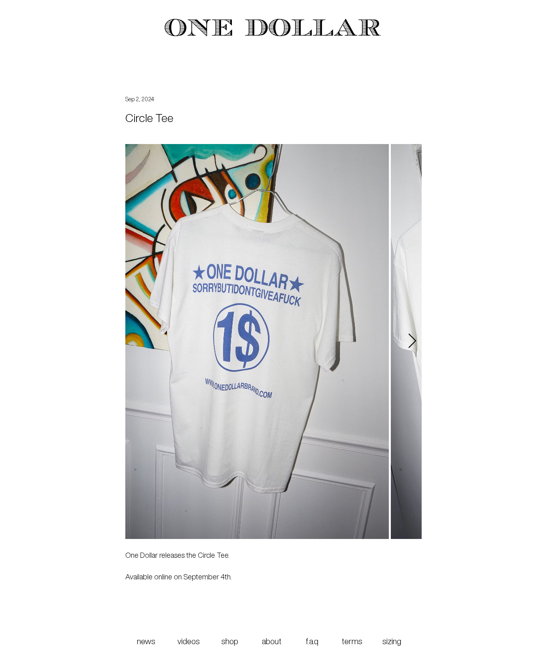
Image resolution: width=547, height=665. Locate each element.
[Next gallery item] (412, 341)
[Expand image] (257, 341)
